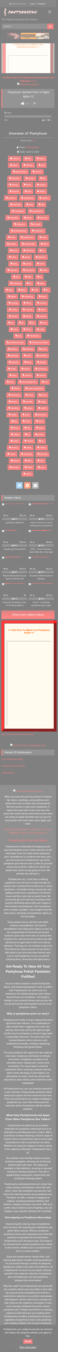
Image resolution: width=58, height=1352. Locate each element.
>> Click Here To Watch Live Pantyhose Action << (29, 631)
